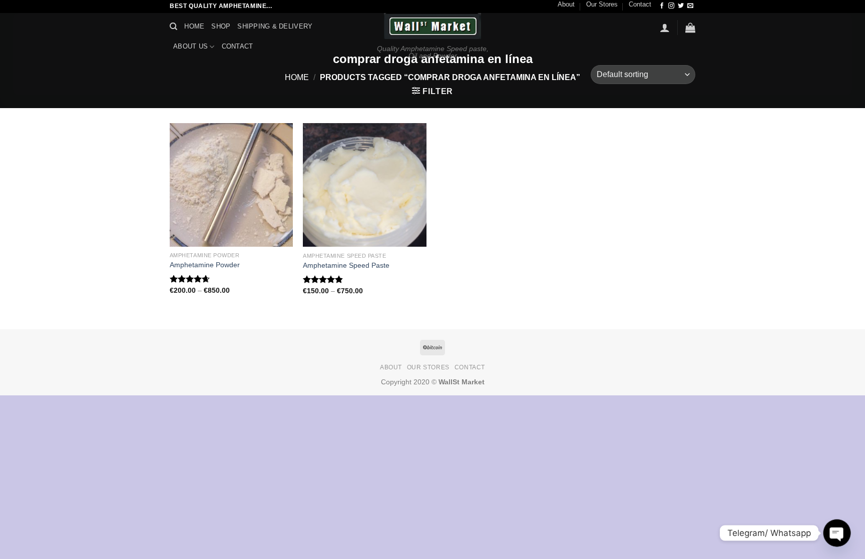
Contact (640, 4)
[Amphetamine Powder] (231, 185)
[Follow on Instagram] (671, 6)
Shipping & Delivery (274, 26)
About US (190, 46)
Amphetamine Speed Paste (346, 265)
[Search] (173, 26)
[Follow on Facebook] (662, 6)
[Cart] (690, 28)
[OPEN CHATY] (836, 532)
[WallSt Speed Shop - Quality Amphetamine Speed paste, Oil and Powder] (432, 26)
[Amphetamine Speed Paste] (364, 185)
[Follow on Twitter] (681, 6)
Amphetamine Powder (205, 265)
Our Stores (602, 4)
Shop (220, 26)
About (566, 4)
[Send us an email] (690, 6)
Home (194, 26)
